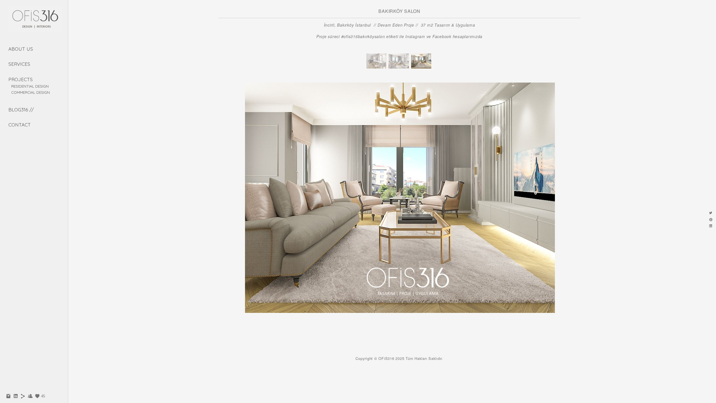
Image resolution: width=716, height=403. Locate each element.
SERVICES (19, 64)
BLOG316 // (21, 110)
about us (20, 49)
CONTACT (19, 125)
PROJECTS (20, 79)
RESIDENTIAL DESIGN (30, 86)
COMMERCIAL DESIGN (30, 92)
